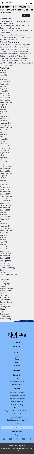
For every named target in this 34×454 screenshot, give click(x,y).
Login (17, 435)
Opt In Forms (4, 293)
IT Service (3, 281)
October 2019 (5, 194)
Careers (3, 270)
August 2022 (4, 130)
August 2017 (4, 219)
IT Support (17, 408)
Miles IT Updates (6, 291)
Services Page (5, 300)
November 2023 (5, 98)
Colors (17, 362)
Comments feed (5, 316)
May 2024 (3, 89)
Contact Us (17, 427)
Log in (2, 312)
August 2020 (4, 176)
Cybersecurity (17, 414)
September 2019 (6, 196)
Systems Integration (17, 417)
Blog (17, 378)
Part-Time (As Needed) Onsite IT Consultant (16, 11)
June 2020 (3, 180)
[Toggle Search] (26, 3)
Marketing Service (6, 288)
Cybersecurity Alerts (17, 381)
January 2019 (4, 203)
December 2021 (5, 146)
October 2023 (5, 100)
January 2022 (4, 144)
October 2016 (5, 228)
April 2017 (3, 221)
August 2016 (4, 233)
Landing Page (5, 284)
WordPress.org (5, 319)
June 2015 (3, 242)
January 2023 (4, 121)
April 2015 (3, 246)
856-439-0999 (17, 431)
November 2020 (5, 169)
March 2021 (4, 162)
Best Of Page (4, 263)
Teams (2, 304)
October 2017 (5, 217)
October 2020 (5, 171)
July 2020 (3, 178)
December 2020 (5, 166)
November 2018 (5, 208)
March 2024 (4, 91)
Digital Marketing (17, 405)
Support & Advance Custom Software (17, 411)
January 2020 (4, 189)
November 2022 (5, 123)
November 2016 (5, 226)
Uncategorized (5, 307)
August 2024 (4, 84)
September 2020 (6, 173)
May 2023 (3, 111)
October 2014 (5, 258)
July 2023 (3, 107)
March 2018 (4, 214)
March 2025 (4, 79)
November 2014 (5, 256)
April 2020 (3, 182)
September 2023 (6, 102)
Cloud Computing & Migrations (17, 420)
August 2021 (4, 153)
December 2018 (5, 205)
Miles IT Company (14, 446)
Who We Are (17, 347)
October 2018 (5, 210)
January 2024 (4, 93)
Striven (17, 423)
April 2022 (3, 137)
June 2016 (3, 235)
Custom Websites (17, 402)
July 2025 (3, 73)
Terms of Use (27, 448)
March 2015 (4, 249)
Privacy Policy (17, 451)
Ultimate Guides (17, 384)
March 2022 (4, 139)
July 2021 (3, 155)
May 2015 (3, 244)
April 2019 (3, 198)
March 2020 (4, 185)
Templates (17, 365)
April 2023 (3, 114)
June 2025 (3, 75)
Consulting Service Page (8, 275)
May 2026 (3, 70)
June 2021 (3, 157)
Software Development (17, 398)
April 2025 (3, 77)
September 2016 (6, 230)
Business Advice (5, 265)
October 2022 (5, 125)
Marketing (3, 286)
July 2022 (3, 132)
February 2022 (5, 141)
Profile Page (4, 297)
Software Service (6, 302)
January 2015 (4, 251)
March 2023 (4, 116)
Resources (17, 370)
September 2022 (6, 128)
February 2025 (5, 82)
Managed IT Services (17, 392)
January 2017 (4, 224)
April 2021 (3, 160)
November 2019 (5, 192)
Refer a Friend (17, 353)
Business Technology (7, 268)
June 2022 (3, 134)
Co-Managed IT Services (17, 395)
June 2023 (3, 109)
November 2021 (5, 148)
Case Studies (4, 272)
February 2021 (5, 164)
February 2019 (5, 201)
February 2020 (5, 187)
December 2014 (5, 253)
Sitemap (19, 448)
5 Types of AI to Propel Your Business (13, 35)
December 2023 (5, 95)
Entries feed (4, 314)
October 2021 (5, 150)
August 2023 (4, 105)
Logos (17, 356)
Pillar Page (4, 295)
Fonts (17, 359)
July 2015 (3, 240)
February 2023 (5, 118)
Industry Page (5, 279)
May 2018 (3, 212)
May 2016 (3, 237)
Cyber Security (5, 277)
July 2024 (3, 86)
